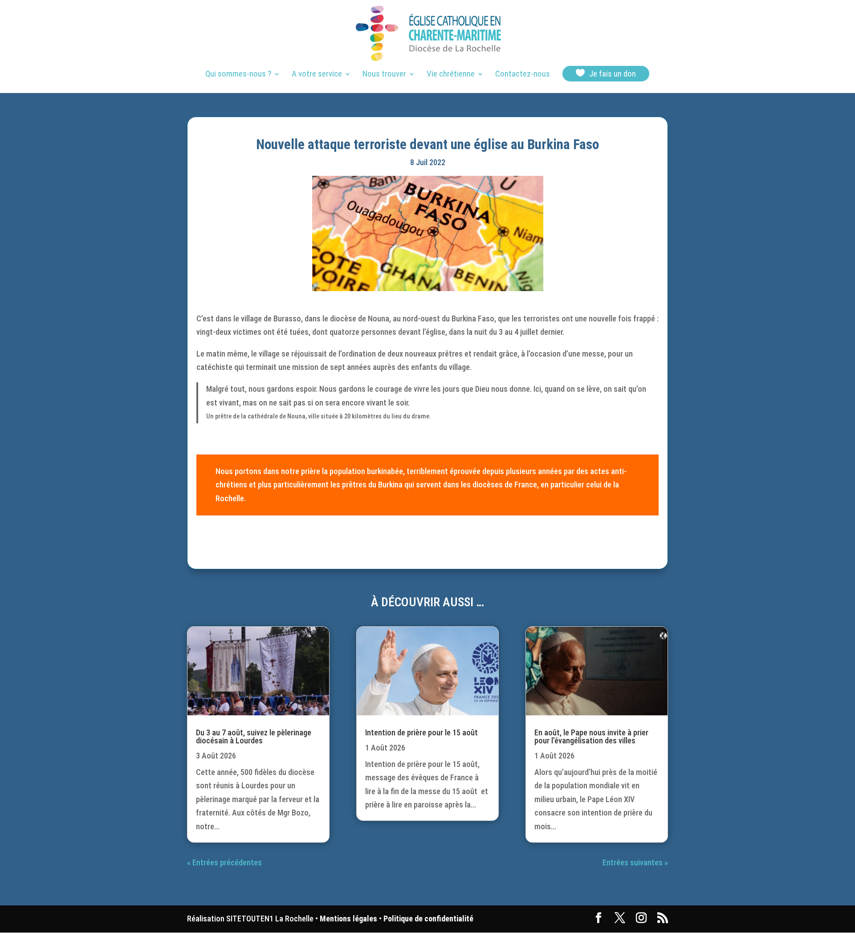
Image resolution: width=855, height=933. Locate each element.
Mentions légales (348, 918)
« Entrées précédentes (224, 862)
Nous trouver (384, 75)
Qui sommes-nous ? (238, 75)
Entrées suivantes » (635, 862)
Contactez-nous (522, 75)
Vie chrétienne (451, 75)
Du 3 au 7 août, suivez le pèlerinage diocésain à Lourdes (253, 736)
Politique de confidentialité (428, 918)
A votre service (317, 75)
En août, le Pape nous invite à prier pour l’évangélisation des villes (591, 736)
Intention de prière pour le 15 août (421, 732)
